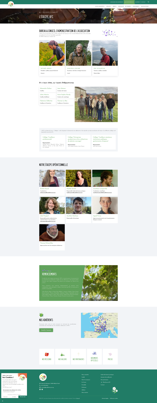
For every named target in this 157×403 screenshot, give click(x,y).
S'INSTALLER (121, 6)
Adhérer (83, 389)
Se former (84, 382)
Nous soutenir (85, 392)
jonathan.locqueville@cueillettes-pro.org (102, 192)
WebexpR (78, 398)
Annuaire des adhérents (116, 2)
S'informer (84, 387)
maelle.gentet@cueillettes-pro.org (74, 192)
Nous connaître (85, 374)
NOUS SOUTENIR (144, 6)
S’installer (84, 384)
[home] (11, 4)
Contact (103, 384)
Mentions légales (105, 398)
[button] (100, 6)
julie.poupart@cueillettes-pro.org (47, 221)
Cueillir (83, 377)
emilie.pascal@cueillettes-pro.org (47, 192)
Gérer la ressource (86, 379)
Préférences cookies (114, 398)
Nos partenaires (104, 379)
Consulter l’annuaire (46, 330)
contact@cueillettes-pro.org (47, 387)
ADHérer (137, 2)
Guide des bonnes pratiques (107, 374)
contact (143, 2)
